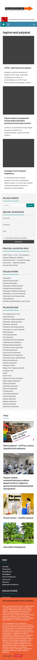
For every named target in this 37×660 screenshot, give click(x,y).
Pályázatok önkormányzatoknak (13, 327)
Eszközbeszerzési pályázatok (13, 347)
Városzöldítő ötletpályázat (14, 547)
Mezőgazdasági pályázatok (12, 345)
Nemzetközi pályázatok (11, 406)
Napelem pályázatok (9, 401)
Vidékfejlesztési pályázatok (12, 342)
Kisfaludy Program (9, 365)
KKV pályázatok (8, 337)
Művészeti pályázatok (10, 360)
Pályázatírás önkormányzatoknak (14, 296)
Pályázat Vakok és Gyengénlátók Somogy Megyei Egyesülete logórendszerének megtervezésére (17, 120)
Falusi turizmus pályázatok (12, 353)
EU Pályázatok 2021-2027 (11, 314)
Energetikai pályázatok (10, 386)
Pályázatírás (7, 278)
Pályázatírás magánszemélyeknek (14, 291)
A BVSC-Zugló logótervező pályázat (17, 68)
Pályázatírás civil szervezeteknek (14, 293)
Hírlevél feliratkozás (9, 577)
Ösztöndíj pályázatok (10, 335)
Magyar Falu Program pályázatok (14, 368)
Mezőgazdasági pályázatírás (12, 288)
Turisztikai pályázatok (10, 350)
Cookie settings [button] (8, 656)
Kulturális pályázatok (10, 363)
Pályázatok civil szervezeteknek (13, 329)
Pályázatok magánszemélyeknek (14, 319)
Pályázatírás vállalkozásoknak (13, 286)
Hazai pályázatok (8, 317)
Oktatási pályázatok (9, 404)
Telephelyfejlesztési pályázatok (13, 340)
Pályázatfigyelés (8, 299)
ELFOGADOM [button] (18, 655)
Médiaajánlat (6, 574)
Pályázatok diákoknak (10, 324)
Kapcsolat (5, 582)
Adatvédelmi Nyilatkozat (10, 584)
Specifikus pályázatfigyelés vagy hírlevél (16, 301)
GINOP (5, 373)
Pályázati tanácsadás (10, 283)
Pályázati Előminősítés (10, 281)
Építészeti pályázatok (10, 389)
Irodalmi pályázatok (9, 396)
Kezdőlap (5, 567)
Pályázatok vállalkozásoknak (12, 322)
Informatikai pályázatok (10, 394)
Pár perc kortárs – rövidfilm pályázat (18, 518)
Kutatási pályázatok (9, 399)
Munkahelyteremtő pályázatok (13, 355)
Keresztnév (6, 218)
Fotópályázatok (8, 391)
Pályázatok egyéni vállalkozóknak (14, 358)
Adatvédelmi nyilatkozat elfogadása (16, 238)
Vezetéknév (6, 224)
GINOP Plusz (7, 376)
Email (4, 231)
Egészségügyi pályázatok (11, 381)
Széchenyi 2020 (8, 371)
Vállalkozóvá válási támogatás (13, 378)
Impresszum (6, 579)
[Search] (34, 24)
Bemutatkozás (7, 572)
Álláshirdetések (8, 332)
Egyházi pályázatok (9, 383)
